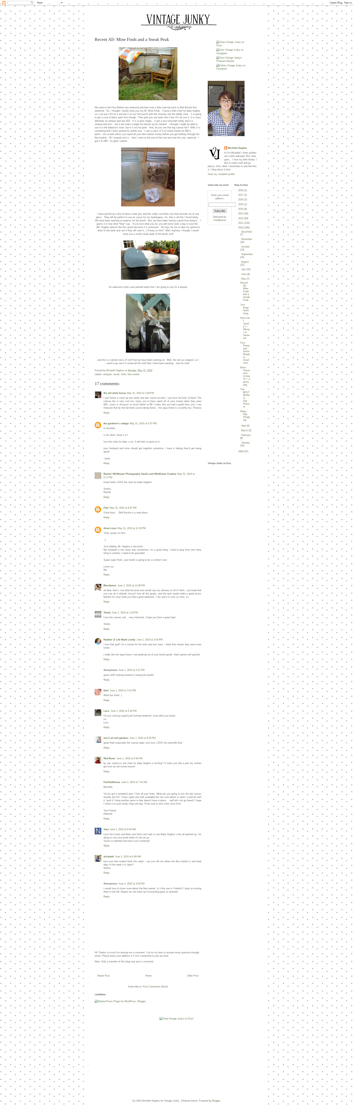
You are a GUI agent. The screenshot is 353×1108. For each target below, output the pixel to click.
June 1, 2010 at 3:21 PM (131, 670)
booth (117, 374)
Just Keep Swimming (244, 309)
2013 (241, 213)
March (245, 430)
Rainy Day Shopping (245, 415)
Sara (106, 829)
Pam (106, 507)
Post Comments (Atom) (155, 986)
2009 (241, 451)
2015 (241, 204)
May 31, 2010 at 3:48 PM (140, 393)
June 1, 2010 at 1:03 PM (125, 612)
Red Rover (109, 758)
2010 (241, 227)
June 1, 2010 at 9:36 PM (129, 758)
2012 (241, 218)
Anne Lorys (110, 528)
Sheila (107, 612)
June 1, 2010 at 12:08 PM (131, 585)
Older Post (193, 975)
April (244, 425)
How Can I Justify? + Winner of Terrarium (245, 328)
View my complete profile (221, 174)
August (245, 261)
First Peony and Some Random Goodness (245, 352)
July (243, 269)
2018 (241, 190)
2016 (241, 199)
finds (123, 374)
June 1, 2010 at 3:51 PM (123, 690)
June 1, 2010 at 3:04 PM (149, 639)
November (246, 239)
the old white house (115, 393)
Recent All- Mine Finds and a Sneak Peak (245, 291)
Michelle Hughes (237, 148)
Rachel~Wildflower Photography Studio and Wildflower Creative (140, 474)
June (244, 274)
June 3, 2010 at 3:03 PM (131, 883)
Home (148, 975)
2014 (241, 209)
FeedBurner (220, 220)
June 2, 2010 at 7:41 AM (134, 782)
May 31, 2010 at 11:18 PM (132, 528)
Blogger (216, 1100)
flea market (134, 374)
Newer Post (103, 975)
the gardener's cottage (116, 423)
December (246, 231)
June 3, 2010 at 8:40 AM (128, 856)
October (245, 246)
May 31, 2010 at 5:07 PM (143, 423)
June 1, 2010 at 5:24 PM (123, 711)
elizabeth (109, 856)
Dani (106, 690)
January (245, 442)
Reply (107, 412)
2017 (241, 195)
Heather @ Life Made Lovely (119, 639)
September (247, 254)
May (244, 278)
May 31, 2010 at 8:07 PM (123, 507)
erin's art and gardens (116, 738)
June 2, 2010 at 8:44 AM (123, 829)
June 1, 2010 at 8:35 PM (142, 738)
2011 (241, 223)
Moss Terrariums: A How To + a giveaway (245, 376)
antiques (107, 374)
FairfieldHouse (112, 782)
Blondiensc (110, 585)
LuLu (106, 711)
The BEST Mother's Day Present (245, 398)
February (246, 435)
